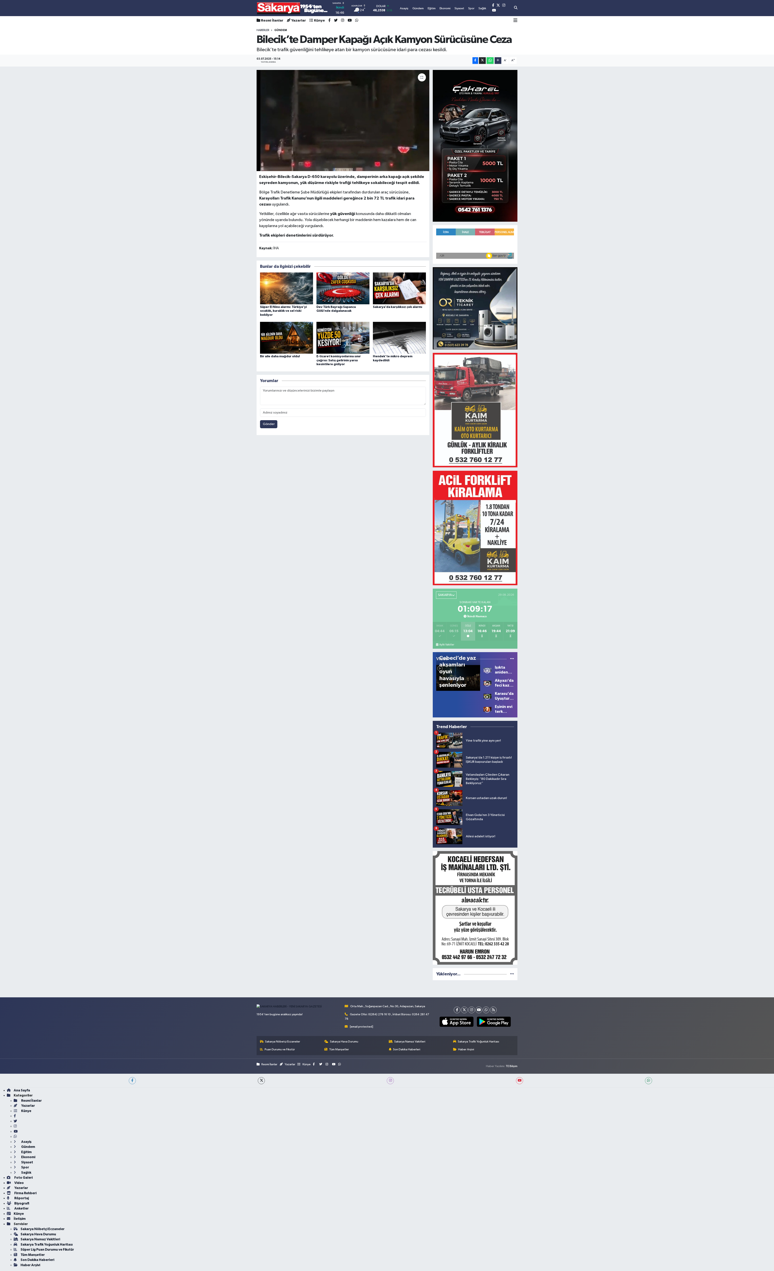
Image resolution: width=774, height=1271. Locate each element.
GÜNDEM (280, 30)
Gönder (269, 424)
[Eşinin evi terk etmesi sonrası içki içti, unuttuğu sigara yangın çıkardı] (487, 709)
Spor (25, 1167)
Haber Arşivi (466, 1049)
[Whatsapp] (486, 1010)
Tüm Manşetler (339, 1049)
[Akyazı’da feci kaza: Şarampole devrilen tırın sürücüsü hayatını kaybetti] (487, 683)
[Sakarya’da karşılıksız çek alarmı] (399, 288)
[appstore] (456, 1022)
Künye (319, 20)
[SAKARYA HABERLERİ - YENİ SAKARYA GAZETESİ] (292, 8)
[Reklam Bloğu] (475, 145)
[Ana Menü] (515, 20)
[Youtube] (478, 1010)
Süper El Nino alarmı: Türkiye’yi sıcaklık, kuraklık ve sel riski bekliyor (283, 310)
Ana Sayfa (22, 1090)
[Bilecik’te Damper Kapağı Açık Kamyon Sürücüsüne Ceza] (343, 120)
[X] (464, 1010)
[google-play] (494, 1022)
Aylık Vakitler (446, 644)
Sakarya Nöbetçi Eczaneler (282, 1041)
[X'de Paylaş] (482, 60)
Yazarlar (298, 20)
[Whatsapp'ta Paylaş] (490, 60)
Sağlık (26, 1172)
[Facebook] (457, 1010)
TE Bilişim (511, 1066)
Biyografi (21, 1203)
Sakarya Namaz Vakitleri (409, 1041)
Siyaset (27, 1162)
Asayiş (26, 1141)
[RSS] (493, 1010)
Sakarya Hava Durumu (344, 1041)
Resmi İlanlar (272, 20)
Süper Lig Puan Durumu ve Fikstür (47, 1249)
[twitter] (261, 1080)
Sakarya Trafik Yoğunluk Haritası (478, 1041)
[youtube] (519, 1080)
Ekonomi (28, 1157)
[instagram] (390, 1080)
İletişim (20, 1218)
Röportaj (21, 1198)
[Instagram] (471, 1010)
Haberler (263, 30)
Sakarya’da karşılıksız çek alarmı (397, 307)
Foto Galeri (23, 1177)
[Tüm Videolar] (512, 659)
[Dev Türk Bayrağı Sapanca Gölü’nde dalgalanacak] (342, 288)
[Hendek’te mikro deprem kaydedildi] (399, 337)
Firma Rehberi (25, 1193)
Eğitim (26, 1152)
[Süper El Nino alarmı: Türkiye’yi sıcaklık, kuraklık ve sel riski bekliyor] (286, 288)
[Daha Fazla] (498, 60)
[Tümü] (512, 974)
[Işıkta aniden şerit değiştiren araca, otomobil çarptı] (487, 669)
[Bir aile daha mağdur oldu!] (286, 337)
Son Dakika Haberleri (406, 1049)
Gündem (28, 1146)
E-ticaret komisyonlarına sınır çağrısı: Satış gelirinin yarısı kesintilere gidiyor (338, 360)
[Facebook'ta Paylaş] (475, 60)
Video (19, 1183)
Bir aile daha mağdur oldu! (280, 356)
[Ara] (515, 8)
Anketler (21, 1208)
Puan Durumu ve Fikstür (280, 1049)
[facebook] (132, 1080)
